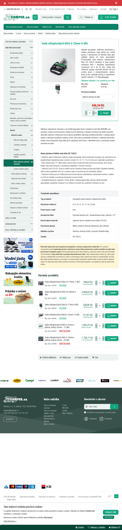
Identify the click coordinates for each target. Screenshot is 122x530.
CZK (114, 9)
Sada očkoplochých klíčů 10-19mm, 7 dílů (62, 282)
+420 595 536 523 (10, 413)
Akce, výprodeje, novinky (77, 27)
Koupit (106, 113)
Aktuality (65, 408)
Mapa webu (11, 499)
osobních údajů (110, 412)
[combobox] (98, 97)
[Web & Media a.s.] (110, 497)
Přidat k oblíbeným (49, 357)
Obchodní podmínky (27, 497)
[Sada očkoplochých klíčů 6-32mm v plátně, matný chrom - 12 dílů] (40, 326)
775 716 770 (23, 413)
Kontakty (10, 419)
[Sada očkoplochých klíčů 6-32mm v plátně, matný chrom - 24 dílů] (40, 339)
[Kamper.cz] (17, 20)
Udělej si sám (46, 27)
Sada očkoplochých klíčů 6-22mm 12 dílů (62, 314)
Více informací (103, 77)
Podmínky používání (66, 497)
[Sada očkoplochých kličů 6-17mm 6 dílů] (40, 306)
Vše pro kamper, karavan (14, 27)
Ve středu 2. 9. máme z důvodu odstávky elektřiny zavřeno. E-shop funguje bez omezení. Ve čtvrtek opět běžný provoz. (52, 3)
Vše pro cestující (32, 27)
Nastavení (109, 517)
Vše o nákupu (67, 413)
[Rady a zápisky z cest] (37, 15)
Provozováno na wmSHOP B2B (89, 497)
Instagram (108, 419)
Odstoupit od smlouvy (47, 497)
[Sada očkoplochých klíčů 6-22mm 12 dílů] (40, 316)
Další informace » (10, 521)
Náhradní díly (60, 27)
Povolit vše (110, 512)
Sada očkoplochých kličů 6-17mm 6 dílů (61, 304)
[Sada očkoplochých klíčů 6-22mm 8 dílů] (58, 65)
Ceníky (64, 410)
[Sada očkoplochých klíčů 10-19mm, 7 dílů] (40, 283)
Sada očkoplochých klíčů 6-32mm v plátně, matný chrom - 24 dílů (60, 338)
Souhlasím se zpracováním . (101, 412)
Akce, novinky (49, 424)
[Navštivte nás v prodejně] (22, 9)
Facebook (93, 419)
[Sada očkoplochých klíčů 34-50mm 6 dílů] (40, 293)
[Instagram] (31, 9)
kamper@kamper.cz (11, 410)
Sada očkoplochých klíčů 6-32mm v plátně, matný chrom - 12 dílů (60, 326)
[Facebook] (26, 9)
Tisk (96, 357)
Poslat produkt (82, 357)
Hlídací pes (66, 357)
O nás (64, 405)
